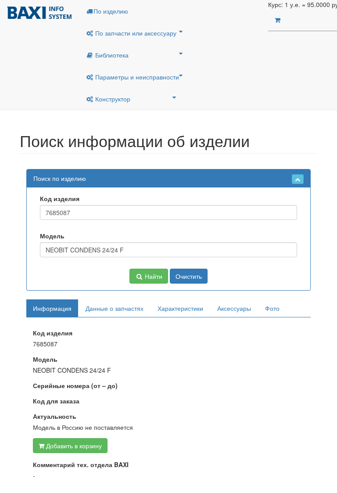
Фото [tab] (272, 308)
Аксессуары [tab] (234, 308)
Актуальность (54, 416)
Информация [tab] (52, 308)
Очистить (189, 276)
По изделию (110, 11)
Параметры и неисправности (136, 76)
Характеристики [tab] (180, 308)
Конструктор (111, 98)
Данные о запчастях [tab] (114, 308)
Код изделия (59, 198)
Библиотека (111, 54)
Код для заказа (56, 400)
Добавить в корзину (73, 445)
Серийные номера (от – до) (75, 385)
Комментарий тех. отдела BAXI (81, 464)
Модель (52, 235)
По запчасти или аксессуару (134, 33)
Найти (152, 276)
